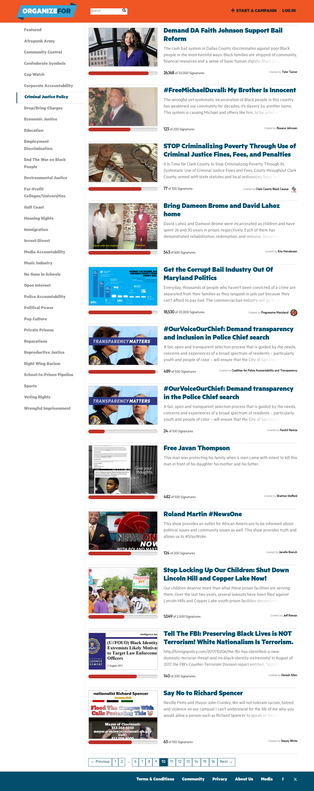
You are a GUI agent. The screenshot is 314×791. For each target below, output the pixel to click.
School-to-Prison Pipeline (48, 375)
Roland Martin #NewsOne (203, 515)
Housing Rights (38, 219)
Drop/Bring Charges (43, 109)
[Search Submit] (124, 11)
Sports (30, 386)
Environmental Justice (45, 178)
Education (33, 131)
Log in (289, 11)
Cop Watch (34, 75)
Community (193, 779)
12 (180, 762)
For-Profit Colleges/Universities (44, 193)
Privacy (219, 779)
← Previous (100, 762)
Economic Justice (40, 120)
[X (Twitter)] (295, 779)
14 (196, 762)
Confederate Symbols (44, 64)
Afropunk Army (39, 42)
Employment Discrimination (38, 146)
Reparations (35, 342)
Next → (226, 762)
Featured (32, 30)
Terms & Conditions (155, 779)
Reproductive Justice (44, 353)
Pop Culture (35, 319)
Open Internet (37, 286)
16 (213, 762)
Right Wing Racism (42, 364)
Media (267, 779)
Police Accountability (44, 297)
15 (205, 762)
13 (188, 762)
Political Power (38, 308)
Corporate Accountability (48, 86)
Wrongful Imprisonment (47, 409)
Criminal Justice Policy (46, 97)
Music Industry (38, 263)
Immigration (36, 230)
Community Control (43, 53)
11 (171, 762)
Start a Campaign (256, 11)
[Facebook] (282, 779)
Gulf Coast (34, 208)
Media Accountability (44, 252)
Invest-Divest (37, 241)
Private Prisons (39, 330)
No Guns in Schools (42, 275)
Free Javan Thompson (197, 449)
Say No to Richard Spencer (203, 694)
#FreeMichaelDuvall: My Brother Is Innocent (230, 91)
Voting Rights (37, 398)
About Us (244, 779)
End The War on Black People (45, 164)
